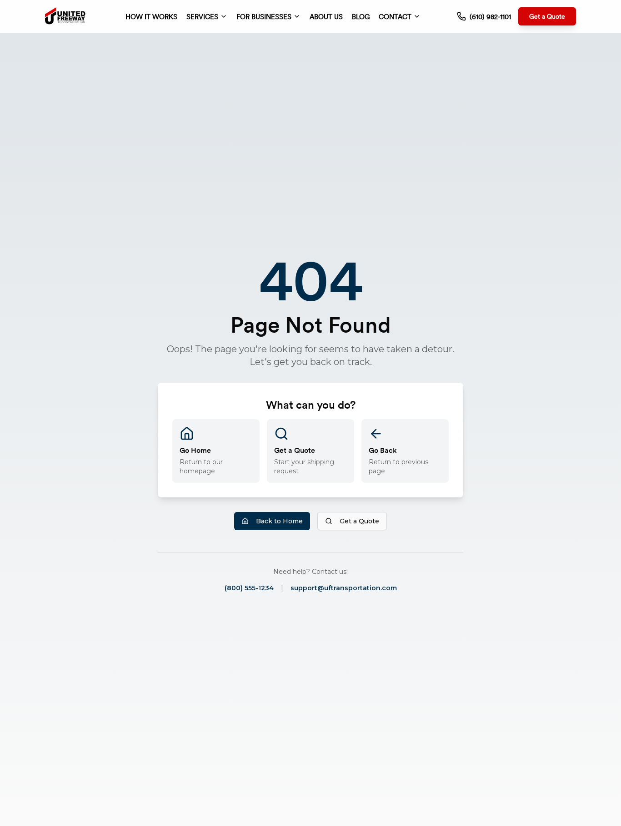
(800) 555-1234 (249, 588)
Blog (361, 16)
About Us (326, 16)
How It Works (151, 16)
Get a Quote (547, 16)
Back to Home (279, 521)
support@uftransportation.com (343, 588)
